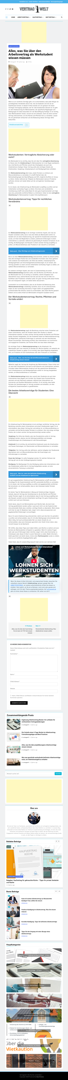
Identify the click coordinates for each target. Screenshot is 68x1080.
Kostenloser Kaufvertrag (15, 876)
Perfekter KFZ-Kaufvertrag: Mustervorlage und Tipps (25, 880)
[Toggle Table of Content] (25, 125)
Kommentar (14, 654)
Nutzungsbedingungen (57, 1)
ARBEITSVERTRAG (23, 17)
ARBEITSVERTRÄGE (17, 585)
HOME (13, 17)
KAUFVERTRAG (37, 17)
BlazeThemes (40, 1077)
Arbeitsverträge (14, 46)
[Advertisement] (34, 32)
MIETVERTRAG (50, 17)
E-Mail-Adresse (15, 681)
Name (12, 674)
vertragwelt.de (51, 589)
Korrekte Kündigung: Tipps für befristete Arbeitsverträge (39, 911)
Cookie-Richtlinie (33, 1)
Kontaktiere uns (23, 1)
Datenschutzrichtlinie (44, 1)
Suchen (58, 773)
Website (12, 688)
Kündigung (24, 903)
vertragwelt (13, 62)
